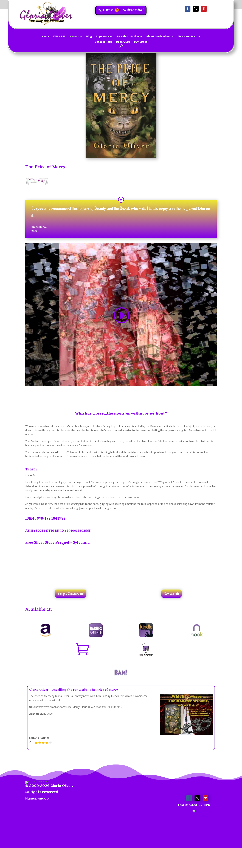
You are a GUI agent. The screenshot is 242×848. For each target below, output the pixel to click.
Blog (89, 36)
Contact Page (103, 42)
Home (45, 36)
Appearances (104, 36)
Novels (74, 36)
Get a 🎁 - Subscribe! (123, 10)
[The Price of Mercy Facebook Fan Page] (36, 183)
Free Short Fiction (128, 36)
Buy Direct (140, 42)
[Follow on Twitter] (196, 9)
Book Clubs (123, 42)
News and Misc (187, 36)
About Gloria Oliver (158, 36)
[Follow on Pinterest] (204, 9)
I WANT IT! (59, 36)
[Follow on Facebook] (187, 9)
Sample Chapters (68, 593)
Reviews (169, 593)
